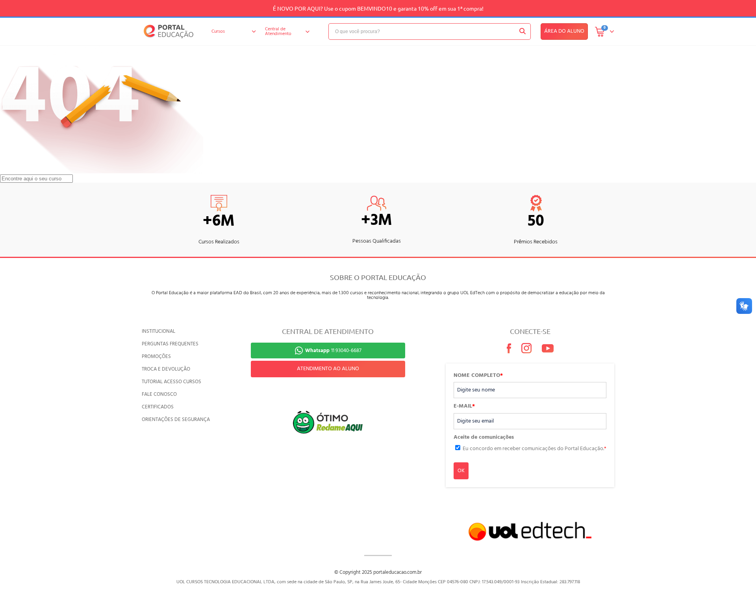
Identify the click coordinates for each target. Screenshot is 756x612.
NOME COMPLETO (478, 375)
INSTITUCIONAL (158, 331)
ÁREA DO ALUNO (564, 31)
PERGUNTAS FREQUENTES (170, 344)
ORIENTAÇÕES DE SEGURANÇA (176, 419)
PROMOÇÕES (156, 356)
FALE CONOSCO (159, 394)
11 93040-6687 (333, 351)
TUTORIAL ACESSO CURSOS (171, 382)
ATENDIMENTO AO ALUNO (328, 368)
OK (461, 470)
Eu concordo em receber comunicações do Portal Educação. (534, 448)
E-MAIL (464, 406)
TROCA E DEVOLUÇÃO (166, 369)
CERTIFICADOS (158, 407)
